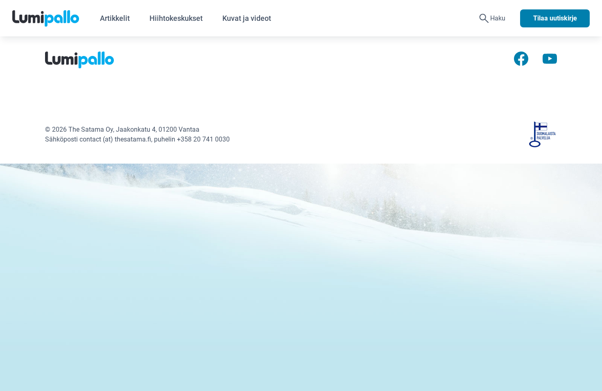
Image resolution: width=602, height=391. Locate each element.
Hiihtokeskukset (176, 18)
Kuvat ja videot (246, 18)
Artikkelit (115, 18)
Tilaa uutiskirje (555, 18)
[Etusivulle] (51, 18)
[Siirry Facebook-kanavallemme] (521, 58)
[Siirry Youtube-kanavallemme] (550, 58)
